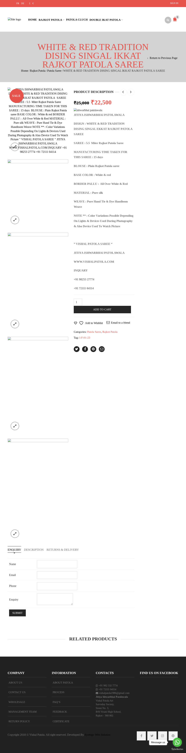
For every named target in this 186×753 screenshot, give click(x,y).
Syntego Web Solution (97, 734)
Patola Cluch (77, 19)
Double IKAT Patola (105, 19)
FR (17, 3)
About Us (15, 682)
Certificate (61, 721)
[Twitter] (77, 349)
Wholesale (17, 702)
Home (32, 19)
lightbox (15, 147)
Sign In (174, 3)
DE (22, 3)
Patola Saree (54, 70)
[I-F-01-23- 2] (38, 193)
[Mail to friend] (102, 349)
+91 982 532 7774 (108, 685)
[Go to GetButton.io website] (177, 749)
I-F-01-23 (84, 337)
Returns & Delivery (62, 549)
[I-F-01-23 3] (38, 489)
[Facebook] (85, 349)
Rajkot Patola (50, 19)
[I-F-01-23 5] (38, 384)
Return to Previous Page (163, 57)
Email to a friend (120, 322)
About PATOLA (63, 682)
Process (58, 692)
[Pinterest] (93, 349)
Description (34, 549)
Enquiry (14, 549)
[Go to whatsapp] (177, 742)
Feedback (60, 711)
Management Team (23, 711)
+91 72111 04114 (107, 689)
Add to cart (102, 309)
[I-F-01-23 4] (38, 281)
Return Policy (19, 721)
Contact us (17, 692)
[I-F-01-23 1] (38, 120)
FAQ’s (56, 702)
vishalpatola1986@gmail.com (114, 693)
